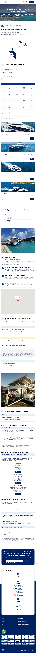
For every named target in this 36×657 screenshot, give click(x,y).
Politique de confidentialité (22, 621)
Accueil (3, 618)
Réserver (31, 1)
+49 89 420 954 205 (18, 588)
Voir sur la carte (18, 471)
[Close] (20, 297)
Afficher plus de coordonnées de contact (26, 570)
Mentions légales (21, 618)
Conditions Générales (21, 619)
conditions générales (19, 509)
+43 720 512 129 (18, 591)
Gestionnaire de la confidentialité (23, 624)
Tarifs (2, 622)
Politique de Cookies (21, 622)
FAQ (2, 624)
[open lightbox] (18, 49)
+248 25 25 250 (18, 585)
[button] (18, 300)
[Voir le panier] (27, 2)
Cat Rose (3, 621)
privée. (15, 562)
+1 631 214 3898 (18, 594)
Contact (3, 625)
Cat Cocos (3, 619)
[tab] (6, 261)
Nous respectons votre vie (11, 562)
